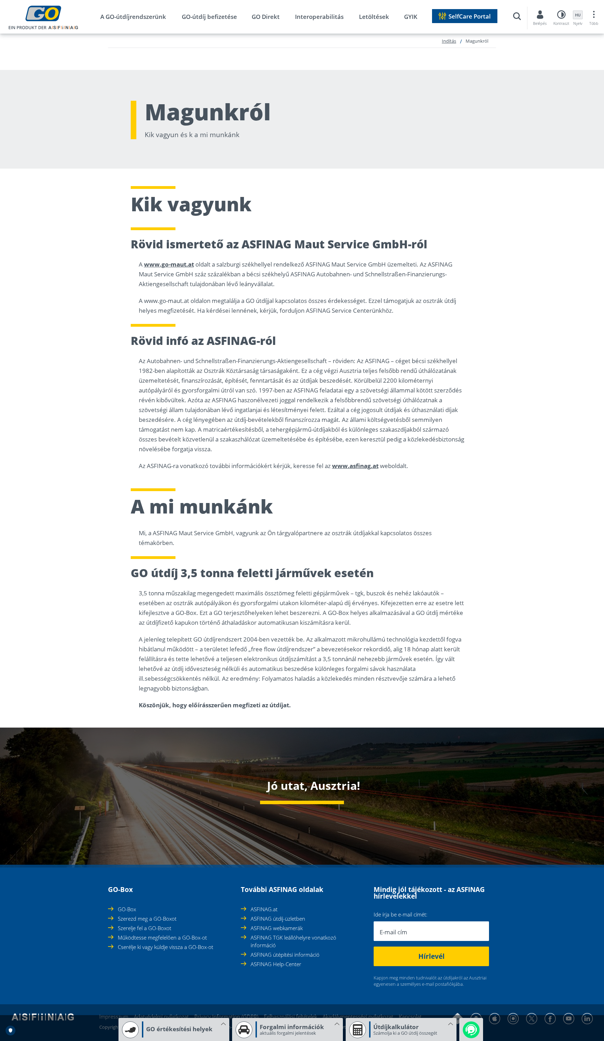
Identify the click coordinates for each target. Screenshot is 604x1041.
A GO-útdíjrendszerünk (133, 17)
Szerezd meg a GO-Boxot (147, 918)
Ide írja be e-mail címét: (400, 914)
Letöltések (374, 17)
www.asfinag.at (355, 466)
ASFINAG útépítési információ (285, 954)
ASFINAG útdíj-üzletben (278, 918)
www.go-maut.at (169, 264)
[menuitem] (140, 18)
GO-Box (127, 909)
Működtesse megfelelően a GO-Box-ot (162, 937)
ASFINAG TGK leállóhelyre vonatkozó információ (293, 941)
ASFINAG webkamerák (277, 928)
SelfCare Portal (469, 16)
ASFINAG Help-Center (276, 964)
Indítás (449, 41)
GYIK (410, 17)
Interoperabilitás (319, 17)
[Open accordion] (110, 885)
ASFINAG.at (264, 909)
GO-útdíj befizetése (209, 17)
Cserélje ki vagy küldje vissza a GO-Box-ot (165, 946)
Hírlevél (431, 956)
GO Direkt (266, 17)
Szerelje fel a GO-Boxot (144, 928)
